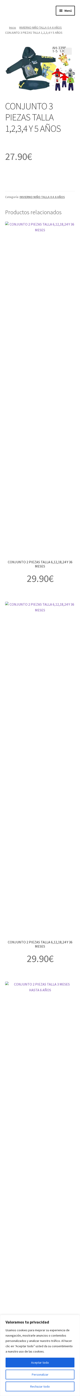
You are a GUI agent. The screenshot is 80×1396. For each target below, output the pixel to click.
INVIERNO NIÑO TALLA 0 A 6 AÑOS (40, 27)
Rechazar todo (40, 1386)
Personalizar (40, 1374)
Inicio (12, 27)
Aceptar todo (40, 1363)
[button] (68, 51)
